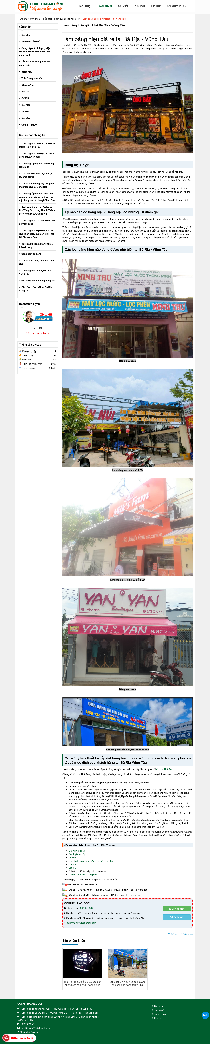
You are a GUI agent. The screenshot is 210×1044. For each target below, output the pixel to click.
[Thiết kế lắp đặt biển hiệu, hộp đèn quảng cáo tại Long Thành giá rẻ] (82, 962)
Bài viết (123, 6)
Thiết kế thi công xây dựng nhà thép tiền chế (91, 860)
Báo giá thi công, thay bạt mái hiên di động (36, 245)
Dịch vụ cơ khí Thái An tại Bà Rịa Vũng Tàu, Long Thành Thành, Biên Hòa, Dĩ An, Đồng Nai (37, 210)
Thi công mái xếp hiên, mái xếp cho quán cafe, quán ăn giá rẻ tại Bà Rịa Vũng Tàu (36, 234)
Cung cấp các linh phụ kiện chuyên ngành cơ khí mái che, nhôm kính (35, 51)
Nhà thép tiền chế (30, 41)
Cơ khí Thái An (29, 124)
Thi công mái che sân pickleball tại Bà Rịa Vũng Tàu (37, 145)
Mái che (25, 35)
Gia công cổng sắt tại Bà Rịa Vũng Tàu (35, 288)
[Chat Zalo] (205, 1015)
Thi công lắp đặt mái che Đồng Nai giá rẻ (36, 165)
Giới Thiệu (85, 6)
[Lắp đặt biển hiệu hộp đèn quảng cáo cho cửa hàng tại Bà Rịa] (127, 962)
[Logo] (40, 5)
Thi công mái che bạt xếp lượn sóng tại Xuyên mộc (36, 155)
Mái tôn (25, 91)
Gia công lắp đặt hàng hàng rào (38, 280)
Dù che (72, 857)
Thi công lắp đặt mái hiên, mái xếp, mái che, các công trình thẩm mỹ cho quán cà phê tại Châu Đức (37, 197)
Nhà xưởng (27, 85)
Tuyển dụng (160, 1013)
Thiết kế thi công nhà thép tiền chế (36, 262)
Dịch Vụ (140, 6)
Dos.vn (34, 1032)
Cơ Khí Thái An (164, 769)
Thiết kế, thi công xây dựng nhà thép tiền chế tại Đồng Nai (37, 185)
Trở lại (173, 934)
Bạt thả (72, 867)
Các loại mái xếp (77, 854)
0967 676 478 (86, 907)
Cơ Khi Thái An (176, 6)
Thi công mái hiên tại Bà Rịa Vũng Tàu (35, 272)
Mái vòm (73, 864)
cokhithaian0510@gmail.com (81, 922)
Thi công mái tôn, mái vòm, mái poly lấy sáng (37, 222)
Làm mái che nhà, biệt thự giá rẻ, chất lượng (36, 175)
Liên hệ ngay (177, 908)
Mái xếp (25, 118)
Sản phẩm (35, 18)
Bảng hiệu (26, 71)
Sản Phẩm (105, 6)
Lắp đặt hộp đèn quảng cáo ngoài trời (61, 18)
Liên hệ (156, 6)
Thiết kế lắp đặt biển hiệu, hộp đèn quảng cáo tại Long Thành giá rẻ (82, 983)
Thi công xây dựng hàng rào (83, 874)
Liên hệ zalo (178, 917)
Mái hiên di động (77, 850)
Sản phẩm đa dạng (31, 253)
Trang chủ (22, 18)
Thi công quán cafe (31, 78)
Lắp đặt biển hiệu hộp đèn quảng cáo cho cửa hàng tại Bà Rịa (127, 983)
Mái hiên (25, 104)
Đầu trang (187, 934)
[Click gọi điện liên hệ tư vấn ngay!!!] (6, 1038)
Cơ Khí (25, 98)
